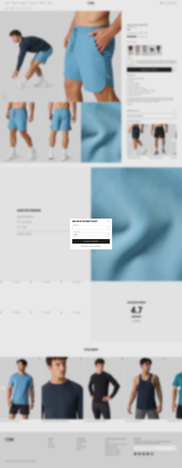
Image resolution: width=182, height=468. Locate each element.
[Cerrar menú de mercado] (108, 221)
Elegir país (76, 225)
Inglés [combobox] (76, 234)
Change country (91, 241)
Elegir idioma (77, 232)
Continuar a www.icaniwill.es (91, 246)
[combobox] (91, 227)
